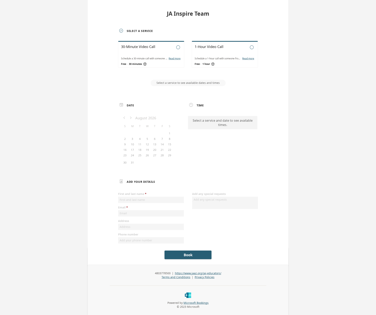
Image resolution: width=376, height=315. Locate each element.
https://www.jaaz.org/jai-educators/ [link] (198, 273)
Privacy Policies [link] (204, 277)
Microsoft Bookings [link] (196, 303)
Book (188, 255)
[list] (188, 58)
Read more (175, 58)
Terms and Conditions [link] (176, 277)
